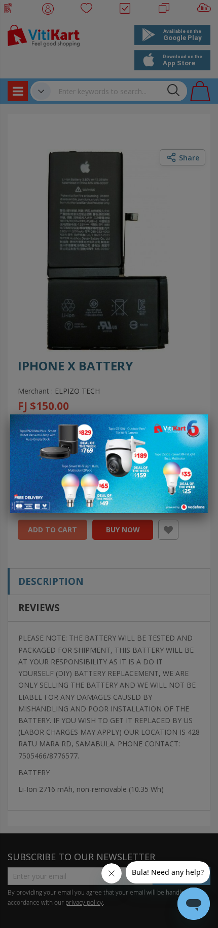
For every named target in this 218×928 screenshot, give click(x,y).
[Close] (194, 427)
